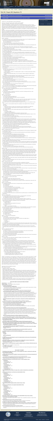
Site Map (17, 415)
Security (40, 419)
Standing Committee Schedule (28, 416)
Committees (11, 6)
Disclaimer (43, 419)
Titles (12, 9)
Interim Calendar (28, 415)
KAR (9, 9)
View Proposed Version (48, 15)
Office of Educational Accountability (42, 415)
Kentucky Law (19, 6)
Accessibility (47, 419)
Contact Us (17, 414)
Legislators (5, 6)
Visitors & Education (7, 7)
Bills (15, 6)
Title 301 (15, 9)
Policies (37, 419)
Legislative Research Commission (35, 6)
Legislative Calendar (29, 414)
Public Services (26, 6)
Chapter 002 (20, 9)
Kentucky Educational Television (42, 414)
